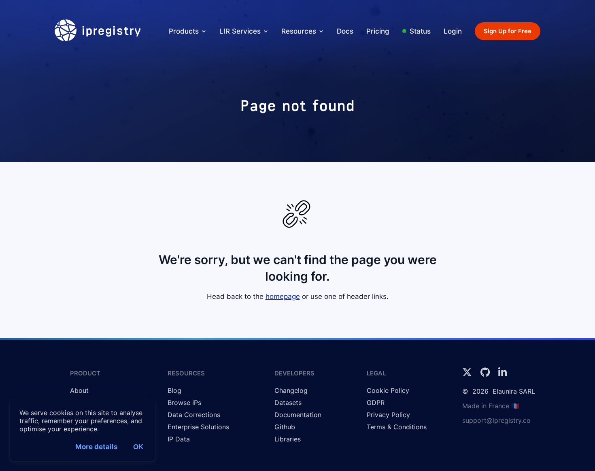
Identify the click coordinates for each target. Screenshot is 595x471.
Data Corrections (194, 415)
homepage (283, 296)
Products (184, 31)
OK (138, 447)
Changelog (291, 390)
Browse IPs (184, 403)
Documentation (297, 415)
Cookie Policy (388, 390)
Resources (298, 31)
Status (420, 31)
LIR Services (240, 31)
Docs (345, 31)
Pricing (377, 31)
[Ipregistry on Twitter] (468, 375)
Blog (174, 390)
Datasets (288, 403)
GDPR (376, 403)
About (79, 390)
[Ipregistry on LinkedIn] (502, 375)
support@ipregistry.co (496, 420)
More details (96, 447)
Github (284, 427)
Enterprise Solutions (198, 427)
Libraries (287, 439)
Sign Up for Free (507, 31)
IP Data (179, 439)
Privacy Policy (388, 415)
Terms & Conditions (397, 427)
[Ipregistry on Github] (486, 375)
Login (453, 31)
